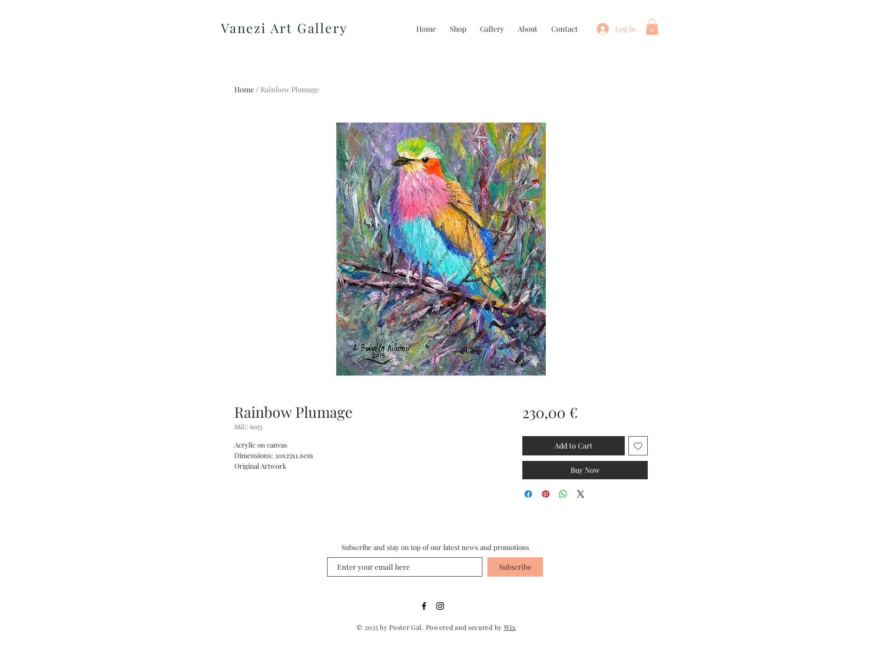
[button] (652, 27)
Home (244, 89)
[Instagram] (440, 606)
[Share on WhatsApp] (563, 493)
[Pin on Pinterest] (545, 493)
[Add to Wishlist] (638, 445)
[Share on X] (580, 493)
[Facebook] (424, 606)
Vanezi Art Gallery (284, 27)
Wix (510, 627)
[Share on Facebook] (528, 493)
